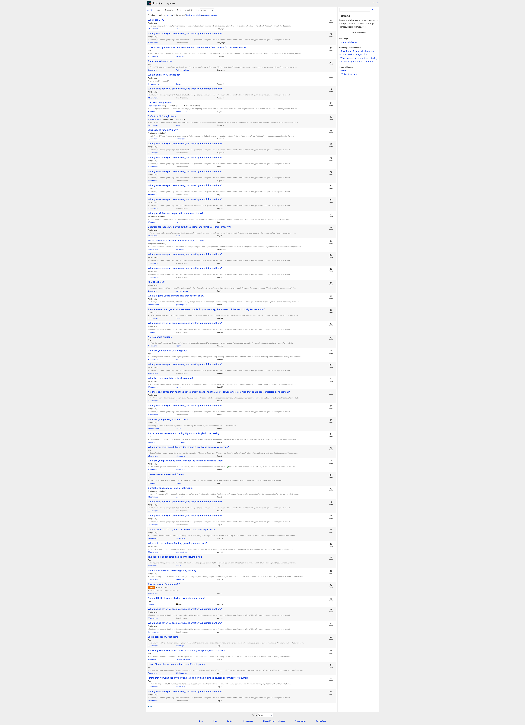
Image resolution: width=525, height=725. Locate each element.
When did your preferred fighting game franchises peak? (177, 543)
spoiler (151, 587)
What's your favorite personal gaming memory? (172, 570)
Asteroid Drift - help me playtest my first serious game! (176, 598)
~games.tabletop (154, 106)
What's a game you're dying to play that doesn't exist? (176, 295)
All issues (281, 721)
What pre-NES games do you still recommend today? (175, 213)
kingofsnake (180, 442)
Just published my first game (163, 636)
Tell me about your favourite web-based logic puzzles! (176, 240)
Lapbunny (179, 497)
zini (177, 593)
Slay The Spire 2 (156, 282)
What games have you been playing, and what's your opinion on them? (185, 33)
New (179, 10)
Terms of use (321, 721)
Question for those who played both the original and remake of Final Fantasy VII (189, 226)
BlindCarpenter (181, 673)
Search (374, 9)
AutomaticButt (181, 111)
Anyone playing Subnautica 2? (164, 584)
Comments (169, 10)
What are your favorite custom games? (168, 350)
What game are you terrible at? (164, 74)
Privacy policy (300, 721)
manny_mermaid (182, 291)
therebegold (180, 249)
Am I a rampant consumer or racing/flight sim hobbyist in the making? (184, 433)
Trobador (179, 318)
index (343, 70)
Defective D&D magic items (162, 116)
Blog (215, 721)
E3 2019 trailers (348, 74)
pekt (177, 359)
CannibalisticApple (183, 659)
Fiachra (178, 346)
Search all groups (210, 15)
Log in (376, 3)
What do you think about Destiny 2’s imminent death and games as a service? (188, 447)
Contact (230, 721)
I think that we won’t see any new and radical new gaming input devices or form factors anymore (198, 677)
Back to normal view (194, 15)
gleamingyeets (181, 305)
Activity (150, 10)
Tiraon (178, 483)
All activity (189, 10)
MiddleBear (180, 139)
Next (150, 707)
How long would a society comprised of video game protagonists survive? (186, 650)
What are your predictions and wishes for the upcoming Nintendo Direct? (186, 460)
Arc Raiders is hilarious (160, 337)
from (197, 10)
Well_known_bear (182, 70)
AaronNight (180, 646)
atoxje (178, 29)
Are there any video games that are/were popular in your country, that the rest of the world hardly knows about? (206, 309)
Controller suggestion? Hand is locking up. (170, 488)
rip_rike (178, 236)
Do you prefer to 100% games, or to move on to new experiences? (182, 529)
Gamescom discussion (160, 61)
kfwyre (178, 222)
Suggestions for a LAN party (163, 130)
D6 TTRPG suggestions (160, 102)
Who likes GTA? (156, 19)
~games (171, 3)
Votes (159, 10)
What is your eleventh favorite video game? (170, 378)
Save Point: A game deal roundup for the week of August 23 (357, 53)
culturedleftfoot (181, 552)
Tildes (157, 3)
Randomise (180, 579)
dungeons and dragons (170, 106)
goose (178, 125)
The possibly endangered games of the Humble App (175, 556)
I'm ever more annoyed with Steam (166, 474)
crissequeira (180, 456)
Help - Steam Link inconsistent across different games (176, 664)
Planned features (269, 721)
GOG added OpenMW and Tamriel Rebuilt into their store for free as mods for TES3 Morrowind (197, 47)
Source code (248, 721)
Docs (201, 721)
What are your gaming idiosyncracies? (168, 419)
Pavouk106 (180, 56)
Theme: (254, 715)
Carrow (178, 84)
